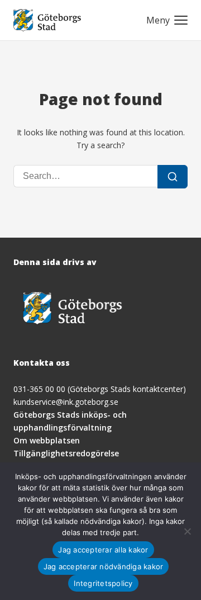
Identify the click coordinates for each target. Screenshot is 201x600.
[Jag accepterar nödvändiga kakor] (187, 531)
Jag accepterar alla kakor (103, 549)
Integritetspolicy (103, 583)
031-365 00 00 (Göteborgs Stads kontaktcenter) (99, 389)
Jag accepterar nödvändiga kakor (104, 566)
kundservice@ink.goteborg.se (65, 401)
